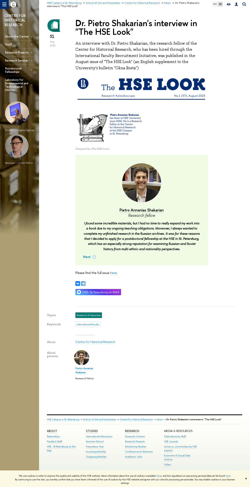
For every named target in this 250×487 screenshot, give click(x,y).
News (160, 419)
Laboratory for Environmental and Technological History (16, 85)
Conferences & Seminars (139, 451)
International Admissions (99, 436)
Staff (8, 44)
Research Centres (135, 436)
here (159, 475)
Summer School (95, 441)
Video (167, 464)
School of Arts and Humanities (99, 419)
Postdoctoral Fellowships (13, 70)
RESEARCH (132, 431)
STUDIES (92, 431)
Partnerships (53, 436)
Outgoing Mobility (96, 456)
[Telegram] (83, 283)
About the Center (17, 36)
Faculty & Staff (54, 441)
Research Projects (17, 52)
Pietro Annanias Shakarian (142, 210)
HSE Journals (171, 441)
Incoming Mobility (96, 451)
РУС (215, 4)
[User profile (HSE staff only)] (236, 4)
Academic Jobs (133, 456)
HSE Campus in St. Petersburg (63, 419)
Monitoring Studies (135, 446)
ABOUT (52, 431)
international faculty (88, 324)
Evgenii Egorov (26, 130)
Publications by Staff (175, 436)
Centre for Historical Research (95, 342)
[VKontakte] (77, 283)
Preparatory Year (95, 446)
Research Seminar (16, 60)
